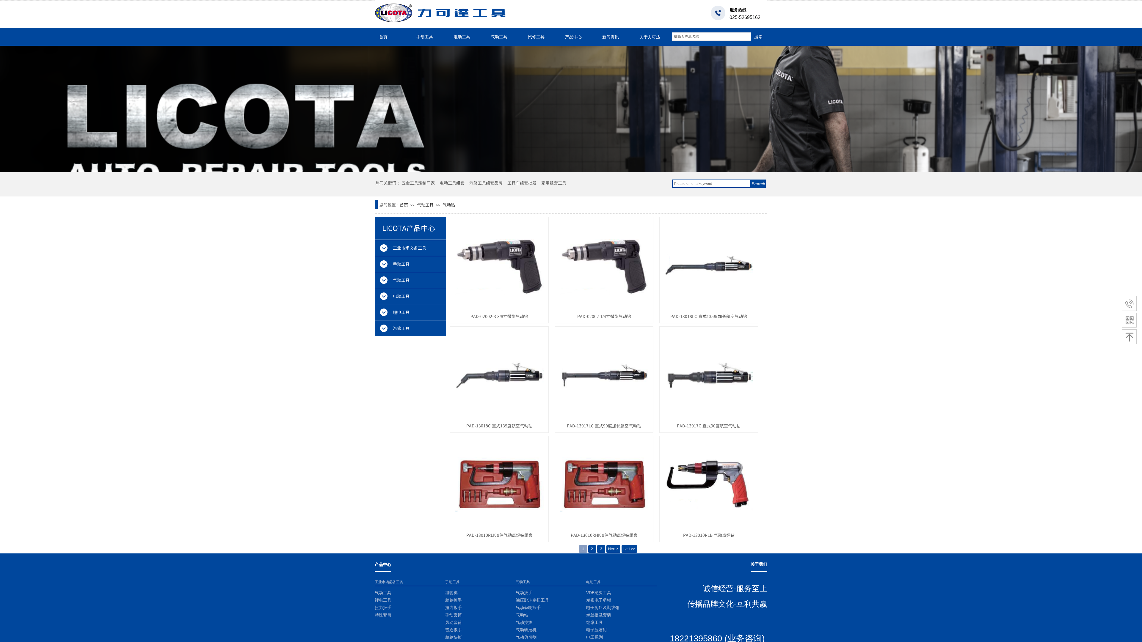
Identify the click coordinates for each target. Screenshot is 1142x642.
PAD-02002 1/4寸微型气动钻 (604, 316)
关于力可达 (649, 36)
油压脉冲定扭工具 (532, 600)
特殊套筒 (383, 615)
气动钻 (449, 205)
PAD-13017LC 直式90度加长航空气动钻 (604, 426)
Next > (613, 549)
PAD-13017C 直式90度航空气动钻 (709, 426)
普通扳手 (453, 630)
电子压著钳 (596, 630)
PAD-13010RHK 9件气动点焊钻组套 (604, 535)
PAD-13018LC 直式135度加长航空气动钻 (708, 316)
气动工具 (499, 36)
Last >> (629, 549)
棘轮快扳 (453, 637)
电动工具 (462, 36)
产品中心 (573, 36)
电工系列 (594, 637)
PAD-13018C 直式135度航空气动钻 (499, 426)
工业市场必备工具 (389, 582)
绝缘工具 (594, 622)
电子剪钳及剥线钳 (602, 607)
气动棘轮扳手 (528, 607)
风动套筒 (453, 622)
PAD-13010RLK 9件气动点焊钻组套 (499, 535)
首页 (383, 36)
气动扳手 (524, 593)
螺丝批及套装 (598, 615)
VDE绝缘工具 (598, 593)
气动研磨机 (526, 630)
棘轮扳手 (453, 600)
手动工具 (424, 36)
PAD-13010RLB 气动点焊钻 (709, 535)
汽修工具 (536, 36)
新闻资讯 (610, 36)
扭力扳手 (383, 607)
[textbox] (711, 36)
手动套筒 (453, 615)
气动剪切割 (526, 637)
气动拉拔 (524, 622)
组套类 (451, 593)
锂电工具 (383, 600)
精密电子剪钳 (598, 600)
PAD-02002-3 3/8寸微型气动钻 (499, 316)
